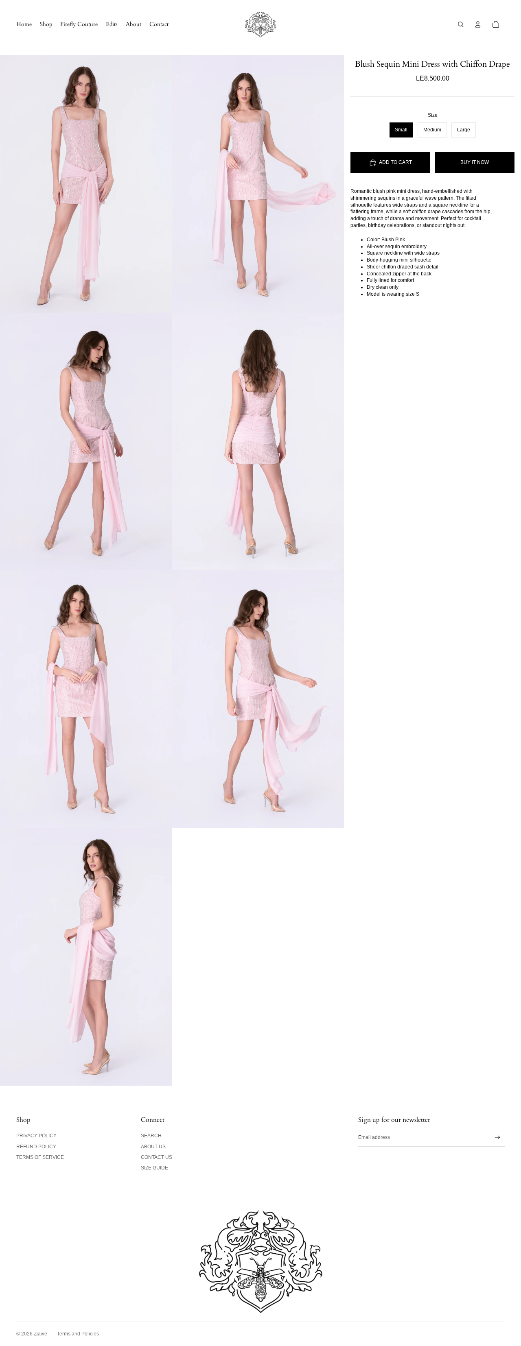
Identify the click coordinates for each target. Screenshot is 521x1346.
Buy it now (474, 163)
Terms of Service (40, 1157)
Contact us (156, 1157)
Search (151, 1136)
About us (153, 1147)
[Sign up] (497, 1137)
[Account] (478, 24)
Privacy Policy (36, 1136)
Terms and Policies (78, 1334)
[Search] (461, 24)
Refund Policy (36, 1147)
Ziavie (40, 1334)
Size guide (154, 1168)
